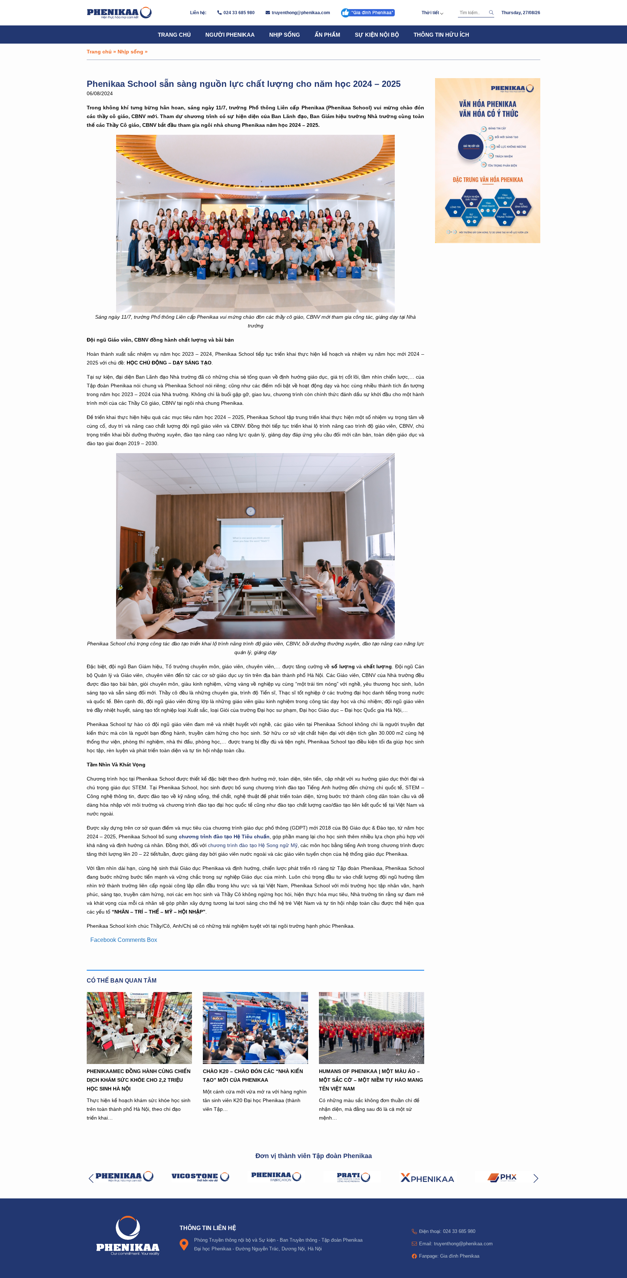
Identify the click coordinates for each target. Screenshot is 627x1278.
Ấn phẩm (327, 34)
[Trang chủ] (119, 12)
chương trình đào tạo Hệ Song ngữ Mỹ (252, 845)
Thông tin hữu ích (441, 34)
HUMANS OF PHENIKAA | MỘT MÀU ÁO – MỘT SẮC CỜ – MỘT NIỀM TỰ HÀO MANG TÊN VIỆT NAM (371, 1080)
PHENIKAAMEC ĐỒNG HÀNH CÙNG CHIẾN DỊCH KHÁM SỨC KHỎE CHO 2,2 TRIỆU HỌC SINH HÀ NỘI (138, 1080)
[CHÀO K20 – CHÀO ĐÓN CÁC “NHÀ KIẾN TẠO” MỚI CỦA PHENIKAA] (255, 1028)
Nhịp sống (284, 34)
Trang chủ (174, 34)
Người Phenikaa (230, 34)
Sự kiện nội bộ (377, 34)
